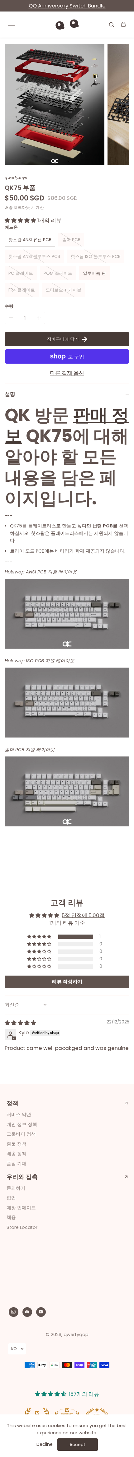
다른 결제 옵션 (67, 373)
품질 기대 (16, 1164)
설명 (10, 394)
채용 (11, 1217)
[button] (21, 220)
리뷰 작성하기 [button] (67, 981)
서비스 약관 (19, 1114)
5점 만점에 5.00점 (83, 915)
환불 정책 (16, 1144)
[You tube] (41, 1312)
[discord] (27, 1312)
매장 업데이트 (21, 1208)
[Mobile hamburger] (11, 24)
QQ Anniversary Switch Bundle (67, 5)
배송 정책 (16, 1154)
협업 (11, 1198)
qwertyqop (76, 1334)
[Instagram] (13, 1312)
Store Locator (22, 1227)
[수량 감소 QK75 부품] (11, 318)
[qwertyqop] (67, 24)
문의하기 (16, 1188)
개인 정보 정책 (22, 1124)
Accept (77, 1444)
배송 (9, 207)
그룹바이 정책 (21, 1134)
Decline (44, 1444)
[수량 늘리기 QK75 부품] (39, 318)
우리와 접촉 (22, 1177)
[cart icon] (123, 24)
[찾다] (111, 24)
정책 (12, 1103)
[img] (20, 1023)
